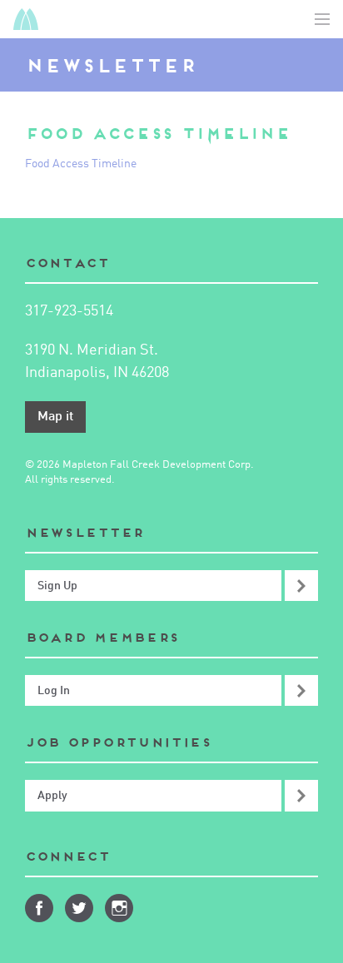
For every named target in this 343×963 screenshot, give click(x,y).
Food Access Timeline (81, 164)
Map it (55, 417)
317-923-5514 (69, 311)
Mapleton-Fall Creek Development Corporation (25, 19)
